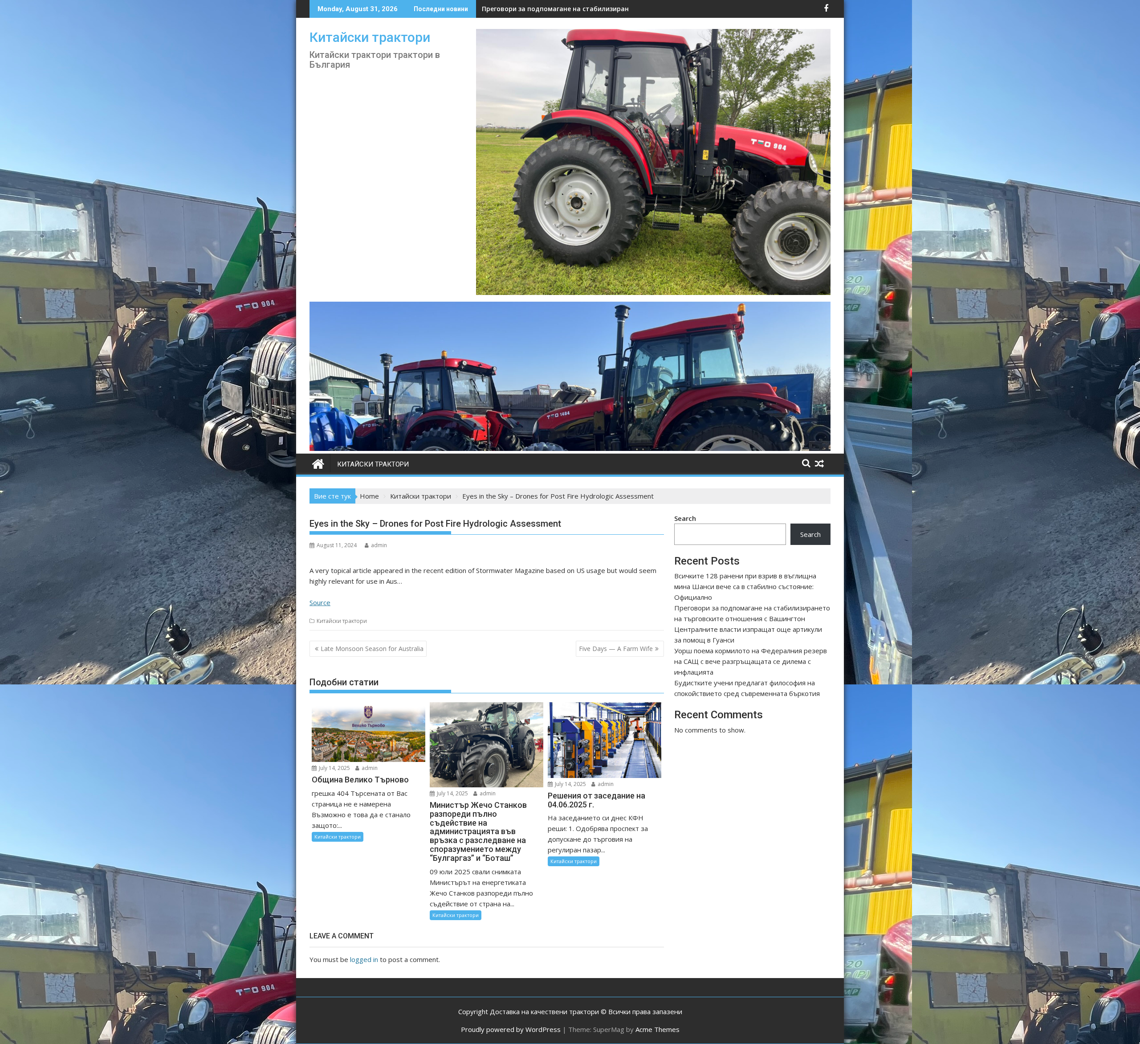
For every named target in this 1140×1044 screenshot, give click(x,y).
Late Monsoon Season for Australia (372, 648)
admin (379, 545)
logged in (364, 959)
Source (319, 602)
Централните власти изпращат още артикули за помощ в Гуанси (590, 8)
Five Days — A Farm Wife (616, 648)
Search (685, 518)
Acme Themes (657, 1029)
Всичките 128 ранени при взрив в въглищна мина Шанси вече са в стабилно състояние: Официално (745, 586)
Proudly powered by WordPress (511, 1029)
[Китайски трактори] (570, 448)
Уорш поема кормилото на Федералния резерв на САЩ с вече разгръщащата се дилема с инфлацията (750, 661)
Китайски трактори (369, 37)
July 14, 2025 (334, 768)
